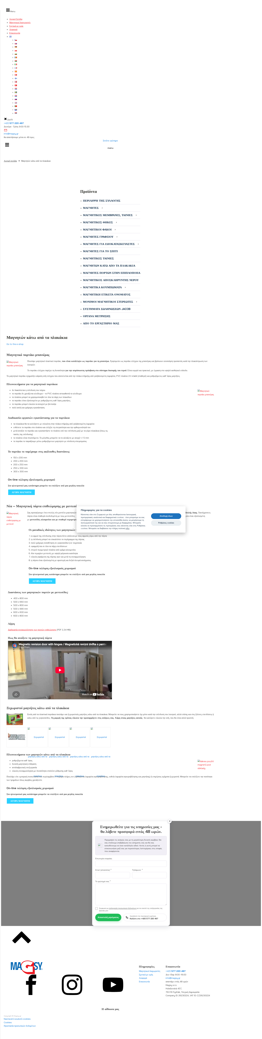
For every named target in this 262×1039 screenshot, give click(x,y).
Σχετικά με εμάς (16, 26)
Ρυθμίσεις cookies (166, 523)
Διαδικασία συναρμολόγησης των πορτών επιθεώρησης (32, 629)
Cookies (8, 1022)
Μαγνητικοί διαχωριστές (20, 22)
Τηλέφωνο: (137, 870)
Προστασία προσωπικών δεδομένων (20, 1025)
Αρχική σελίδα (10, 161)
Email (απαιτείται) (103, 870)
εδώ (127, 528)
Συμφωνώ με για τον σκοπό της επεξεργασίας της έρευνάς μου (131, 909)
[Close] (170, 821)
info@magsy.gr (11, 133)
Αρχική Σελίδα (15, 19)
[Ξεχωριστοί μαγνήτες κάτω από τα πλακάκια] (17, 737)
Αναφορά (13, 29)
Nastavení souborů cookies (17, 1018)
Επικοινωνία (14, 33)
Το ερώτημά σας (103, 881)
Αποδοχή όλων (166, 516)
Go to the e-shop (15, 344)
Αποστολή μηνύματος (108, 917)
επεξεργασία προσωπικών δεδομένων (122, 908)
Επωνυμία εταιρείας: (103, 858)
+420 (14, 123)
